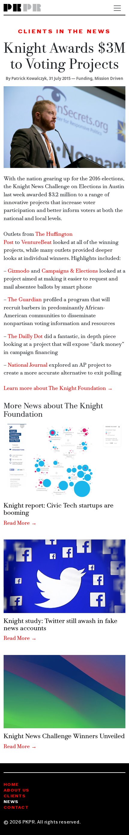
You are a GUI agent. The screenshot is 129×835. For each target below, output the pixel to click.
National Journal (27, 365)
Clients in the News (64, 31)
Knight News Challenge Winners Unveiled (64, 736)
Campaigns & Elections (70, 271)
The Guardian (25, 299)
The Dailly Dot (25, 336)
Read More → (20, 523)
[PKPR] (22, 8)
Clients (15, 796)
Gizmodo (18, 271)
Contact (16, 808)
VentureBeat (36, 242)
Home (11, 785)
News (11, 802)
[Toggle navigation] (117, 8)
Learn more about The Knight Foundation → (58, 388)
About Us (16, 790)
